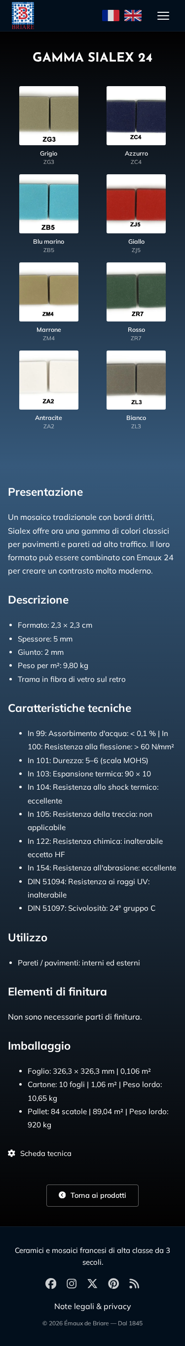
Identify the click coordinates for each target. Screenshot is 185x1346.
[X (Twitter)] (92, 1284)
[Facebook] (50, 1284)
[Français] (110, 16)
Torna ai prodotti (97, 1195)
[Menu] (163, 16)
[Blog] (134, 1284)
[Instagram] (71, 1284)
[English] (133, 16)
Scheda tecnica (46, 1153)
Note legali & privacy (92, 1306)
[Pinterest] (113, 1284)
